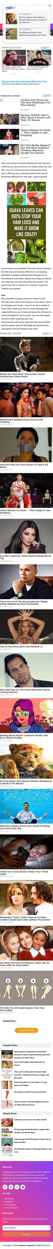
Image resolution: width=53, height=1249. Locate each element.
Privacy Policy (10, 1205)
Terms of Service (11, 1208)
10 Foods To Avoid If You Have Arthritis (30, 1092)
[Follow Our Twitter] (10, 1187)
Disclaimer (9, 1202)
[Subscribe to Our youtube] (22, 1187)
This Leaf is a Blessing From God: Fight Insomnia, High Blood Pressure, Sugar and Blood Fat (31, 1075)
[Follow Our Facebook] (5, 1187)
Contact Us (9, 1199)
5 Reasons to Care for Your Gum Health (30, 1120)
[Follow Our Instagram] (16, 1187)
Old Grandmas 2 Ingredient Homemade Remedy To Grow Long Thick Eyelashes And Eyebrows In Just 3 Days (32, 1055)
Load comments (26, 1030)
